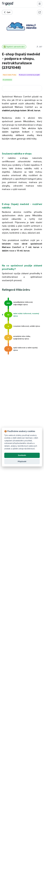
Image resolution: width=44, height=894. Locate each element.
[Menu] (39, 3)
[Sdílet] (39, 12)
